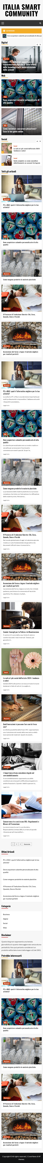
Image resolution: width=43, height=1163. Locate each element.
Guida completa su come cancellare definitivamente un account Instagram (27, 149)
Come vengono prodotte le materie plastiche (19, 279)
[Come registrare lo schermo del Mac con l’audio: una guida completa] (21, 59)
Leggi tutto (6, 405)
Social (15, 146)
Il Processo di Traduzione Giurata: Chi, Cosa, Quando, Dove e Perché (19, 315)
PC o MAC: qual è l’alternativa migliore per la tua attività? (21, 206)
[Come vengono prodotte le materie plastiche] (21, 263)
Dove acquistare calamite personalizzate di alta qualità (21, 101)
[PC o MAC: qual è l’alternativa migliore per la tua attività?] (21, 188)
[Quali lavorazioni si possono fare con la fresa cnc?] (21, 707)
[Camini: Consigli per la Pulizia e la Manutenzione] (21, 615)
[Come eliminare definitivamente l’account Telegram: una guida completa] (6, 160)
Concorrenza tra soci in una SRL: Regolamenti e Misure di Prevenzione (21, 822)
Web (5, 97)
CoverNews (31, 1156)
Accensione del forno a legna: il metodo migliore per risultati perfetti (20, 353)
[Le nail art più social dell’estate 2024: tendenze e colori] (21, 661)
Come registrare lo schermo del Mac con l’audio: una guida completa (20, 68)
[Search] (40, 23)
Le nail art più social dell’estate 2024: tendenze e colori (21, 679)
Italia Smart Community (21, 10)
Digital (6, 64)
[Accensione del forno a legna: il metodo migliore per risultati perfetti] (21, 335)
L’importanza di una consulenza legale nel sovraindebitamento (18, 774)
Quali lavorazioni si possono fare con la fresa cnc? (20, 725)
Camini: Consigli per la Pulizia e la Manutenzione (21, 632)
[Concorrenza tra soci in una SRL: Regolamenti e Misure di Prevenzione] (21, 805)
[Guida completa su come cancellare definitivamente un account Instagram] (6, 148)
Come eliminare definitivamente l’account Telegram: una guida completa (24, 161)
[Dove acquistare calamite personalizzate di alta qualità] (21, 92)
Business (6, 199)
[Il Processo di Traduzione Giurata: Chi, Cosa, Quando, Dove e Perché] (21, 298)
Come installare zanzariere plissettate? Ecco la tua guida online (19, 130)
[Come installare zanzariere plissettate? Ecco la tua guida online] (21, 121)
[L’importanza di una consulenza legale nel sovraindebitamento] (21, 756)
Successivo (27, 844)
